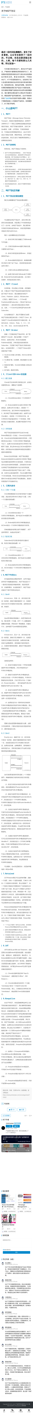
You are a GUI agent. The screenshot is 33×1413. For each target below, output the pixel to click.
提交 (16, 1252)
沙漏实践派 (8, 1297)
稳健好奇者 (8, 1280)
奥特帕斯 (24, 1405)
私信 (17, 1126)
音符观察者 (8, 1312)
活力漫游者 (8, 1379)
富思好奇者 (8, 1361)
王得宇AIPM (4, 15)
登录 (4, 1249)
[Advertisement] (16, 33)
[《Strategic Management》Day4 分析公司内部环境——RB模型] (24, 1198)
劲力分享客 (8, 1344)
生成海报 (7, 1115)
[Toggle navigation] (30, 2)
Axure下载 (5, 1195)
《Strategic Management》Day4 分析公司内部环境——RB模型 (24, 1206)
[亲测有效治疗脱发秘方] (8, 1218)
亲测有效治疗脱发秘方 (8, 1226)
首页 (2, 7)
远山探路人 (8, 1263)
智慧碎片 (3, 17)
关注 (10, 1126)
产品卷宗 (20, 1195)
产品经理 (25, 15)
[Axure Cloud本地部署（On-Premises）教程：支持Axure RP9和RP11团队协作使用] (8, 1198)
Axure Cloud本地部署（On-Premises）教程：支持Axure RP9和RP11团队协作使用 (8, 1206)
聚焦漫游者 (8, 1327)
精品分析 (5, 1215)
